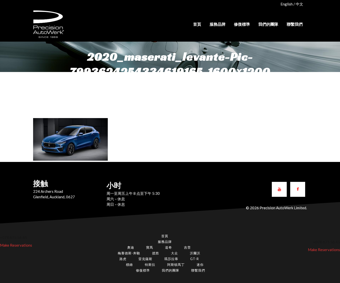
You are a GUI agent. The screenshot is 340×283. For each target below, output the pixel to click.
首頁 (164, 236)
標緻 (129, 265)
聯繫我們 (198, 270)
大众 (174, 253)
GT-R (194, 259)
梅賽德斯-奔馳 (129, 253)
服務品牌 (165, 242)
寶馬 (149, 247)
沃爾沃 (195, 253)
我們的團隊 (170, 270)
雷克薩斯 (145, 259)
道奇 (168, 247)
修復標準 (143, 270)
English (287, 4)
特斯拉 (150, 265)
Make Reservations (16, 245)
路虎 (122, 259)
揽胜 (155, 253)
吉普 (187, 247)
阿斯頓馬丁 (176, 265)
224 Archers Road (48, 191)
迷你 (200, 265)
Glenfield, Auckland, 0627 (54, 197)
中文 (299, 4)
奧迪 (130, 247)
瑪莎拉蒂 (171, 259)
